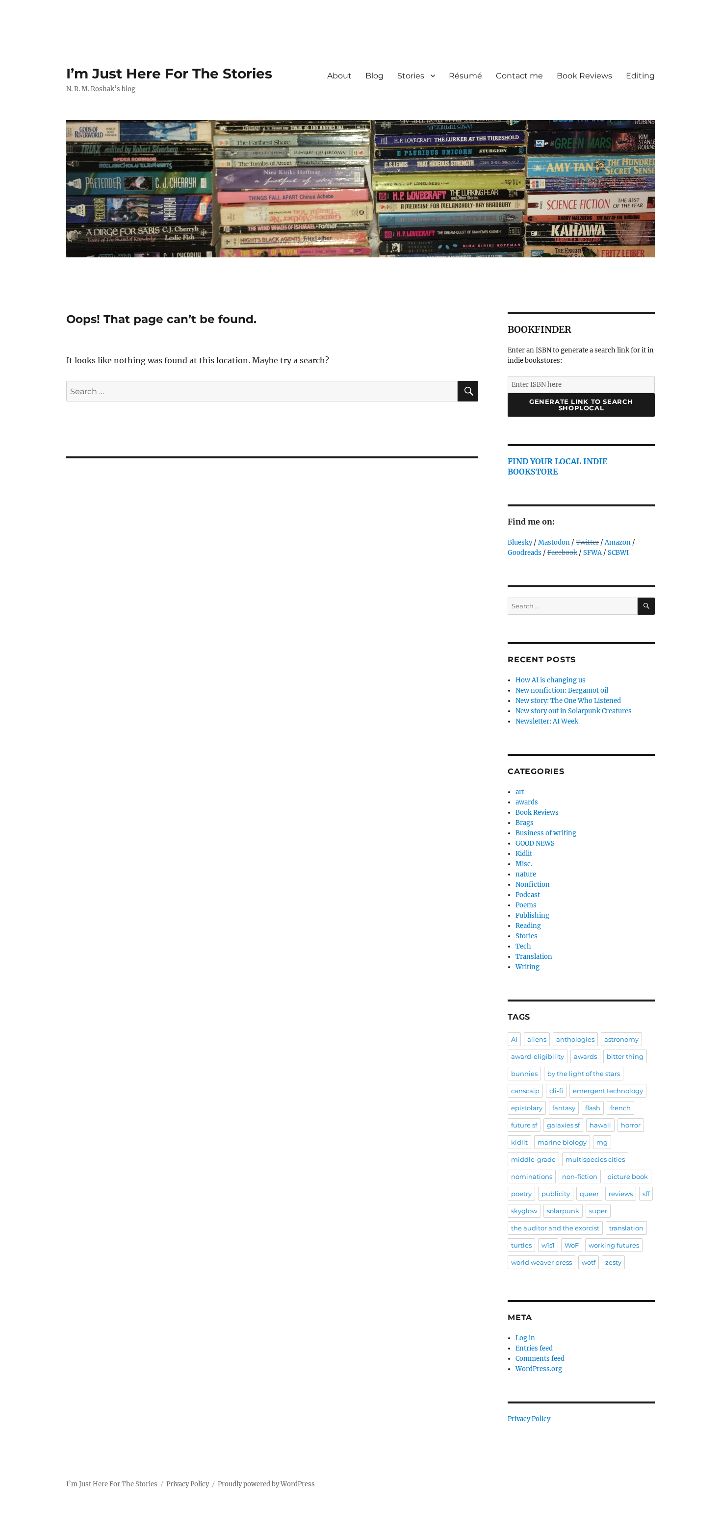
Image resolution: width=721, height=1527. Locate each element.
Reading (528, 926)
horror (631, 1125)
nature (525, 874)
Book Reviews (584, 75)
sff (646, 1194)
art (519, 792)
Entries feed (534, 1348)
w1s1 (548, 1245)
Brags (524, 823)
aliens (536, 1039)
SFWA (592, 553)
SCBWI (618, 553)
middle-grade (533, 1159)
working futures (614, 1245)
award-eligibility (537, 1056)
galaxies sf (563, 1125)
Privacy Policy (529, 1419)
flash (592, 1108)
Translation (533, 956)
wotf (588, 1262)
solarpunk (563, 1211)
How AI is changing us (550, 680)
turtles (521, 1245)
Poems (526, 905)
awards (526, 802)
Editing (640, 75)
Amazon (618, 542)
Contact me (519, 75)
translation (626, 1228)
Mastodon (554, 542)
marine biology (562, 1142)
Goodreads (524, 553)
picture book (627, 1176)
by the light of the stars (583, 1073)
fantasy (563, 1108)
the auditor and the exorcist (555, 1228)
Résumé (465, 75)
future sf (524, 1125)
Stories (410, 75)
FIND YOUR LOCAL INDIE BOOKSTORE (557, 466)
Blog (374, 75)
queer (589, 1194)
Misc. (523, 864)
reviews (621, 1194)
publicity (555, 1194)
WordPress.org (538, 1369)
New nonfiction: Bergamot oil (561, 690)
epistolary (526, 1108)
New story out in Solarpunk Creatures (573, 711)
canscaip (525, 1091)
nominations (531, 1176)
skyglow (524, 1211)
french (620, 1108)
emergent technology (608, 1091)
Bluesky (520, 542)
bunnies (524, 1073)
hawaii (600, 1125)
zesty (613, 1262)
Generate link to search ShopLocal (581, 405)
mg (602, 1142)
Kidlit (523, 854)
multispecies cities (595, 1159)
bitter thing (625, 1056)
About (339, 75)
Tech (523, 946)
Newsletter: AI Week (546, 721)
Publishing (532, 915)
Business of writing (545, 833)
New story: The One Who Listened (568, 701)
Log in (525, 1338)
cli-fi (556, 1091)
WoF (572, 1245)
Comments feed (540, 1358)
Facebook (562, 553)
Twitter (587, 542)
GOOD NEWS (535, 843)
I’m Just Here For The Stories (169, 73)
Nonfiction (532, 884)
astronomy (621, 1039)
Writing (527, 967)
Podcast (527, 895)
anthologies (575, 1039)
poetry (521, 1194)
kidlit (519, 1142)
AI (514, 1039)
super (598, 1211)
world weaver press (541, 1262)
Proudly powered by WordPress (266, 1484)
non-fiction (579, 1176)
